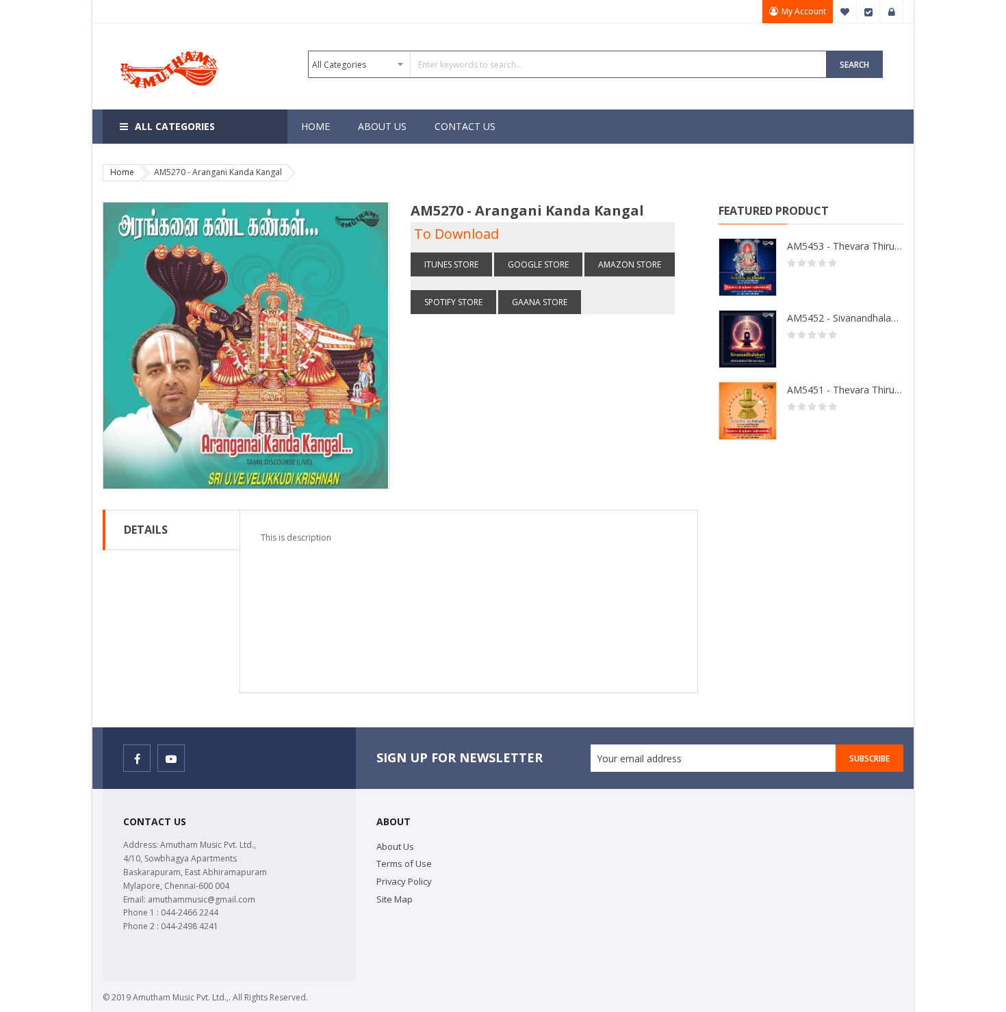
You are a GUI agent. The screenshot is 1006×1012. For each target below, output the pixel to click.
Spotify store (453, 302)
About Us (395, 846)
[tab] (171, 530)
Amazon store (629, 264)
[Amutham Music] (171, 49)
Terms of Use (404, 863)
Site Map (394, 899)
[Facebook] (137, 758)
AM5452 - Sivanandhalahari (845, 317)
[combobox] (567, 64)
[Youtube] (171, 758)
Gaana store (539, 302)
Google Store (538, 264)
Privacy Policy (404, 881)
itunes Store (451, 264)
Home (122, 172)
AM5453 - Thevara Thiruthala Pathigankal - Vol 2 (845, 245)
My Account (804, 11)
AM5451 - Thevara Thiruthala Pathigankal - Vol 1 (845, 389)
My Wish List (845, 11)
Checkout (868, 11)
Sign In (891, 11)
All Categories (175, 126)
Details (146, 529)
